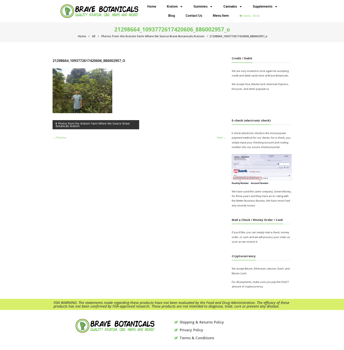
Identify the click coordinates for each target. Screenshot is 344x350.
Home (151, 6)
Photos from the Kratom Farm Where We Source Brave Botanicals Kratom (93, 125)
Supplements (263, 6)
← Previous (59, 137)
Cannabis (230, 6)
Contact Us (194, 16)
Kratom (172, 6)
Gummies (201, 6)
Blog (171, 16)
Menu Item (221, 16)
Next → (221, 137)
